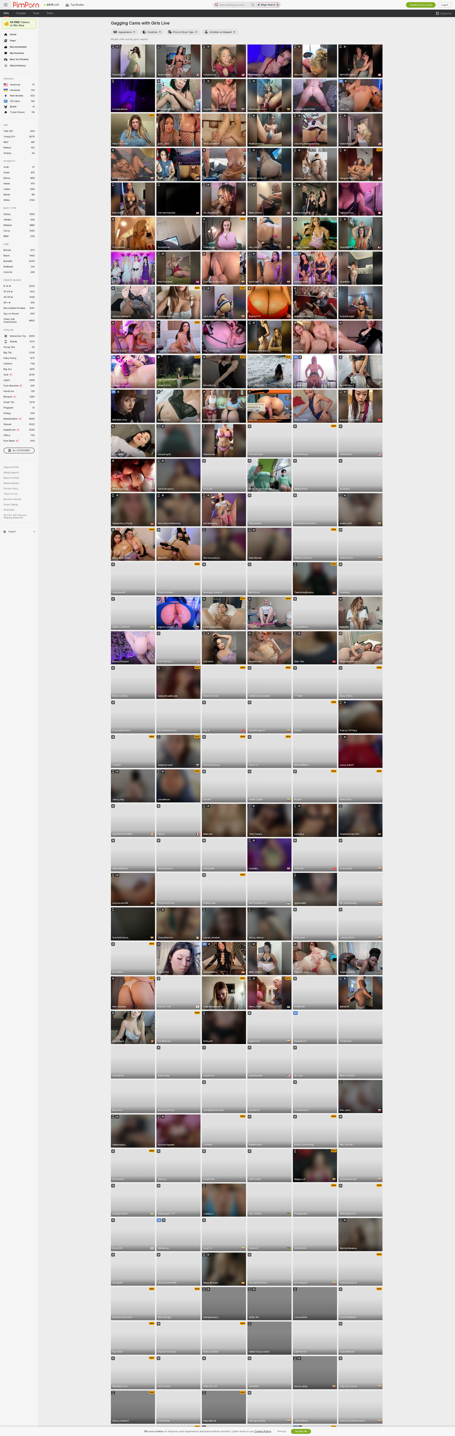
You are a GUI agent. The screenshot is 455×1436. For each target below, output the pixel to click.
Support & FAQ (11, 467)
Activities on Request (220, 32)
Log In (444, 5)
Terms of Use (10, 494)
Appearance (125, 32)
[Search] (252, 4)
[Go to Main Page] (26, 5)
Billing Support (11, 472)
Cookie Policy (262, 1431)
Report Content (11, 478)
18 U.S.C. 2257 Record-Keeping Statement (15, 516)
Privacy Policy (11, 488)
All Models (9, 510)
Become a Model (12, 499)
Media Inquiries (11, 483)
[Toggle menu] (5, 5)
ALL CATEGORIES (21, 450)
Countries (152, 32)
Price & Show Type (183, 32)
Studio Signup (11, 504)
